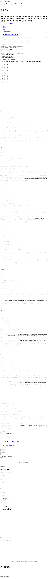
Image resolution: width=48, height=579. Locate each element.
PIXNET (14, 561)
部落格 (4, 27)
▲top (1, 447)
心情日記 (11, 23)
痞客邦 (9, 441)
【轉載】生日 (11, 445)
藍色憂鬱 (2, 434)
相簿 (4, 26)
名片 (4, 29)
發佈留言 (2, 457)
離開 (7, 576)
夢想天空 (4, 10)
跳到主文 (2, 13)
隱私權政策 (31, 561)
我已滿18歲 (3, 576)
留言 (12, 441)
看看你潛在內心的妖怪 (10, 35)
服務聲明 (36, 561)
